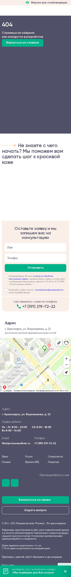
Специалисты (55, 456)
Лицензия (53, 462)
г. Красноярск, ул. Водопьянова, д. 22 (26, 414)
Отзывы (6, 462)
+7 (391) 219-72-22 (38, 307)
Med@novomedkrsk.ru (16, 443)
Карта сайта (8, 565)
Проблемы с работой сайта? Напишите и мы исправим (32, 557)
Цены (5, 456)
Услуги (29, 456)
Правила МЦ (32, 462)
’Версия (37, 3)
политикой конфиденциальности (49, 290)
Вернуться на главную (22, 42)
